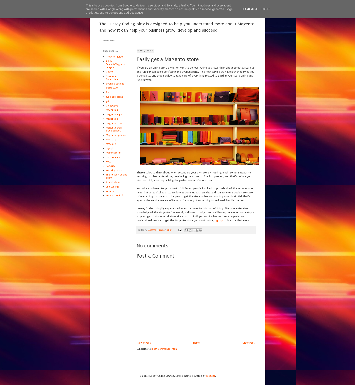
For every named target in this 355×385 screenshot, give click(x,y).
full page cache (114, 96)
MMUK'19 (111, 139)
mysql (109, 148)
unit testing (112, 186)
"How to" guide (114, 56)
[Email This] (186, 230)
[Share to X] (193, 230)
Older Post (248, 342)
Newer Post (144, 342)
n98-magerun (113, 152)
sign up (218, 220)
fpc (108, 92)
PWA (108, 161)
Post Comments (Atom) (165, 348)
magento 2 (112, 118)
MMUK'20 (111, 144)
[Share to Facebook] (197, 230)
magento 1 (112, 110)
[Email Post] (179, 230)
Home (196, 342)
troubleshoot (113, 182)
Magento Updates (116, 135)
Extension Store (106, 40)
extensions (112, 88)
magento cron (114, 123)
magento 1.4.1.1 (115, 114)
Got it (265, 9)
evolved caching (115, 83)
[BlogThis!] (190, 230)
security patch (114, 170)
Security (110, 166)
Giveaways (112, 105)
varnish (110, 191)
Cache (109, 71)
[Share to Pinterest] (200, 230)
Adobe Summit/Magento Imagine (115, 64)
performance (113, 157)
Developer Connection (112, 78)
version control (114, 195)
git (107, 101)
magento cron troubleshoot (114, 129)
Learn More (250, 9)
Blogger (210, 375)
